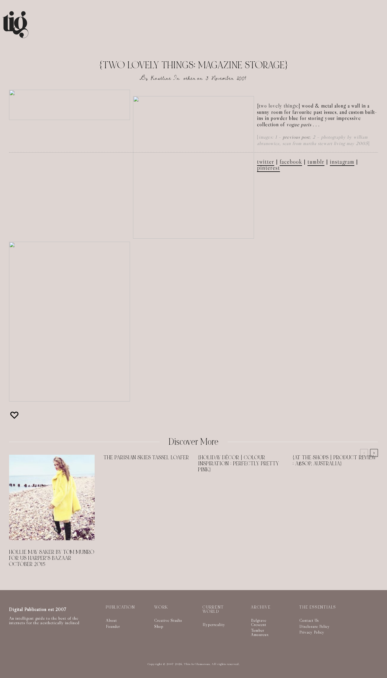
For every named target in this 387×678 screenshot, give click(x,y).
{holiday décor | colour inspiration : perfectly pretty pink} (238, 464)
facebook (291, 161)
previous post (296, 137)
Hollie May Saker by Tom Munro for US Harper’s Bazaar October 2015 (51, 558)
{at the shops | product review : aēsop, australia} (335, 461)
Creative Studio (168, 620)
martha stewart (317, 143)
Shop (159, 626)
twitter (265, 161)
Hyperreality (214, 624)
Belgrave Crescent (258, 622)
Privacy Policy (311, 632)
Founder (113, 626)
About (111, 620)
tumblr (315, 161)
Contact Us (309, 620)
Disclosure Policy (314, 626)
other (190, 78)
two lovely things (278, 106)
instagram (342, 161)
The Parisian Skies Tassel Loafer (146, 458)
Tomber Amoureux (260, 632)
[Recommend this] (15, 415)
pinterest (268, 167)
